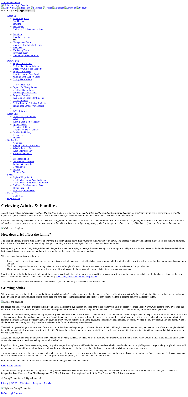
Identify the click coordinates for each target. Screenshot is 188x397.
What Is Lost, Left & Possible (26, 121)
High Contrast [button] (15, 393)
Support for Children (22, 63)
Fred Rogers (18, 26)
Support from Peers (22, 71)
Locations (17, 34)
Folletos (16, 137)
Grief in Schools (20, 100)
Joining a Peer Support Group (27, 76)
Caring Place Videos (22, 79)
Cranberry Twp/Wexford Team (27, 45)
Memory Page (19, 172)
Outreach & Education (23, 161)
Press (3, 365)
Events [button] (10, 174)
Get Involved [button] (13, 140)
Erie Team (17, 47)
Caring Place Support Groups (26, 66)
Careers (17, 365)
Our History (18, 21)
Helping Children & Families (26, 145)
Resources (17, 135)
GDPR (14, 383)
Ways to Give (13, 198)
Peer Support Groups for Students (28, 98)
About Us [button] (11, 16)
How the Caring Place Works (26, 74)
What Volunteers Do (22, 148)
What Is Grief (19, 119)
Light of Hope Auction (23, 177)
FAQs (10, 365)
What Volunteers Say (22, 151)
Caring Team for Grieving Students (29, 103)
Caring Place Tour (21, 84)
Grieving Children (21, 127)
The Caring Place (21, 18)
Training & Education (23, 164)
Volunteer (17, 143)
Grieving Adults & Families (25, 129)
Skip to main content (10, 2)
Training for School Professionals (28, 106)
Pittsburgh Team (20, 53)
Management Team (22, 42)
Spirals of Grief (20, 124)
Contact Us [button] (12, 193)
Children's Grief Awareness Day (28, 29)
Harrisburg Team (21, 50)
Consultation (19, 166)
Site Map (48, 383)
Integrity (37, 383)
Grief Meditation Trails (23, 90)
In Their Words (20, 111)
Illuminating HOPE (22, 188)
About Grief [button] (12, 114)
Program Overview (22, 95)
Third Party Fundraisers (24, 190)
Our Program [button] (13, 61)
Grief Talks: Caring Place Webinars (29, 180)
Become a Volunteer (22, 153)
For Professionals (21, 159)
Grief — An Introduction (24, 116)
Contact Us (18, 196)
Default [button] (4, 393)
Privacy (4, 383)
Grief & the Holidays (22, 132)
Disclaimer (25, 383)
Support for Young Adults (25, 87)
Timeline (17, 24)
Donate (16, 169)
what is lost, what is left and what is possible (76, 276)
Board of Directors (21, 37)
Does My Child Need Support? (27, 69)
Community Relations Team (26, 55)
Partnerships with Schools (25, 92)
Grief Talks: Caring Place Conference (30, 182)
